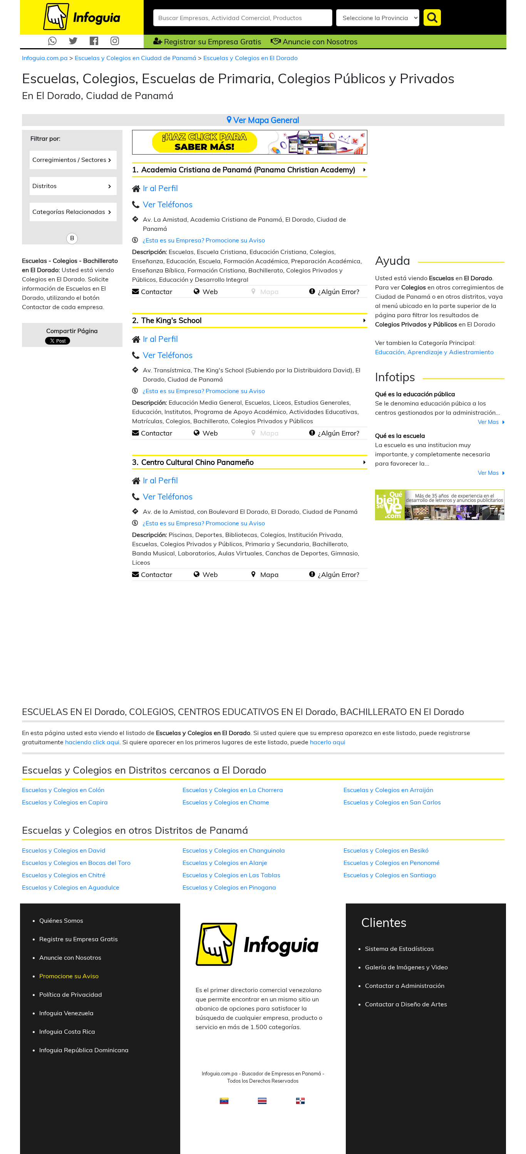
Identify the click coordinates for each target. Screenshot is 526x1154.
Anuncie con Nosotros (320, 41)
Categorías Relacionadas (68, 211)
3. (135, 462)
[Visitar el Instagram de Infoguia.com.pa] (114, 41)
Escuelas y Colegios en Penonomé (391, 862)
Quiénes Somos (61, 920)
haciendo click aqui (92, 742)
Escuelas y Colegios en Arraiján (388, 790)
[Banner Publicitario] (249, 141)
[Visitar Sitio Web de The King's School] (196, 433)
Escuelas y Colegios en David (64, 850)
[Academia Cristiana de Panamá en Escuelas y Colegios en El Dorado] (364, 170)
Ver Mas (488, 422)
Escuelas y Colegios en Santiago (389, 875)
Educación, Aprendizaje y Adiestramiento (434, 352)
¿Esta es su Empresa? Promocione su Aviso (204, 240)
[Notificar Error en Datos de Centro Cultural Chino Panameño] (312, 574)
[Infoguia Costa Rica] (262, 1103)
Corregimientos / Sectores (69, 159)
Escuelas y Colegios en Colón (63, 790)
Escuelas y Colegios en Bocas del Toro (76, 862)
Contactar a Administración (404, 985)
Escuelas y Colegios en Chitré (64, 875)
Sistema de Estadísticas (399, 948)
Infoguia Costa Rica (67, 1031)
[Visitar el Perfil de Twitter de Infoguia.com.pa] (73, 41)
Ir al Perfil (160, 188)
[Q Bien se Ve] (439, 504)
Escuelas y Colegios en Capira (65, 802)
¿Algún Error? (338, 291)
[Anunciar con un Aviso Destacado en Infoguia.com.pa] (272, 41)
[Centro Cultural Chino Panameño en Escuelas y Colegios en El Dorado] (364, 462)
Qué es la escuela (400, 435)
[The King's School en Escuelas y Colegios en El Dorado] (364, 321)
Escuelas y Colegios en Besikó (386, 850)
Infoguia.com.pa (45, 58)
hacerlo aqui (327, 742)
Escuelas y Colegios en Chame (226, 802)
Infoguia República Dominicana (84, 1050)
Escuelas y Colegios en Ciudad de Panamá (136, 58)
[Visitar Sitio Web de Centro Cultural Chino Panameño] (196, 574)
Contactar (156, 291)
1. (135, 169)
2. (135, 320)
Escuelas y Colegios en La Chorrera (233, 790)
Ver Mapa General (265, 120)
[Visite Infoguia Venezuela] (224, 1103)
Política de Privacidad (70, 994)
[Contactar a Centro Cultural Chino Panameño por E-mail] (135, 574)
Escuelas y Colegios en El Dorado (250, 58)
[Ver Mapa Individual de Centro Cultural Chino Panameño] (253, 574)
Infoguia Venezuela (66, 1013)
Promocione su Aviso (69, 976)
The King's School (171, 320)
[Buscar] (432, 17)
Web (210, 291)
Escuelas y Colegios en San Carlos (392, 802)
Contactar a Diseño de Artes (406, 1004)
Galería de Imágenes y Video (406, 967)
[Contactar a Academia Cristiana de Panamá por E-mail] (135, 291)
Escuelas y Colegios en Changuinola (234, 850)
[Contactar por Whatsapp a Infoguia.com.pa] (52, 41)
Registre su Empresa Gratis (78, 939)
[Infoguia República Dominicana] (300, 1103)
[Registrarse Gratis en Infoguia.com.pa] (153, 41)
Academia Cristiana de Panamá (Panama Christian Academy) (248, 169)
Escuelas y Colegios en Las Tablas (231, 875)
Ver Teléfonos (168, 204)
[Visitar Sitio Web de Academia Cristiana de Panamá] (196, 291)
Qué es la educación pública (415, 394)
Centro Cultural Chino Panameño (197, 462)
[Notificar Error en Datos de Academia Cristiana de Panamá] (312, 291)
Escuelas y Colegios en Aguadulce (70, 887)
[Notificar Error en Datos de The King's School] (312, 433)
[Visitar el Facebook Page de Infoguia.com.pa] (94, 41)
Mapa (269, 574)
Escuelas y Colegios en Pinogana (229, 887)
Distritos (44, 186)
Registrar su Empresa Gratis (212, 41)
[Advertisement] (196, 641)
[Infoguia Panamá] (81, 16)
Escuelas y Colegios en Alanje (225, 862)
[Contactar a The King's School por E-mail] (135, 433)
